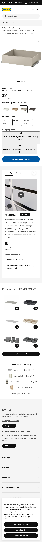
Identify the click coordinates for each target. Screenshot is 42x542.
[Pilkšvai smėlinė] (24, 109)
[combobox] (20, 16)
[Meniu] (37, 9)
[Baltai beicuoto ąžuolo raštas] (15, 109)
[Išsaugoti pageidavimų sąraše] (37, 41)
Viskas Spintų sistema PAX (21, 393)
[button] (9, 246)
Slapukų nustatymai (21, 536)
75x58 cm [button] (28, 90)
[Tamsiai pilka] (32, 109)
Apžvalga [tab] (9, 173)
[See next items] (34, 173)
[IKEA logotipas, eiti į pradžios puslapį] (6, 9)
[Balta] (6, 109)
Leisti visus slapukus (21, 524)
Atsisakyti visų (21, 530)
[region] (21, 57)
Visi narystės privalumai (10, 421)
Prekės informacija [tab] (23, 173)
